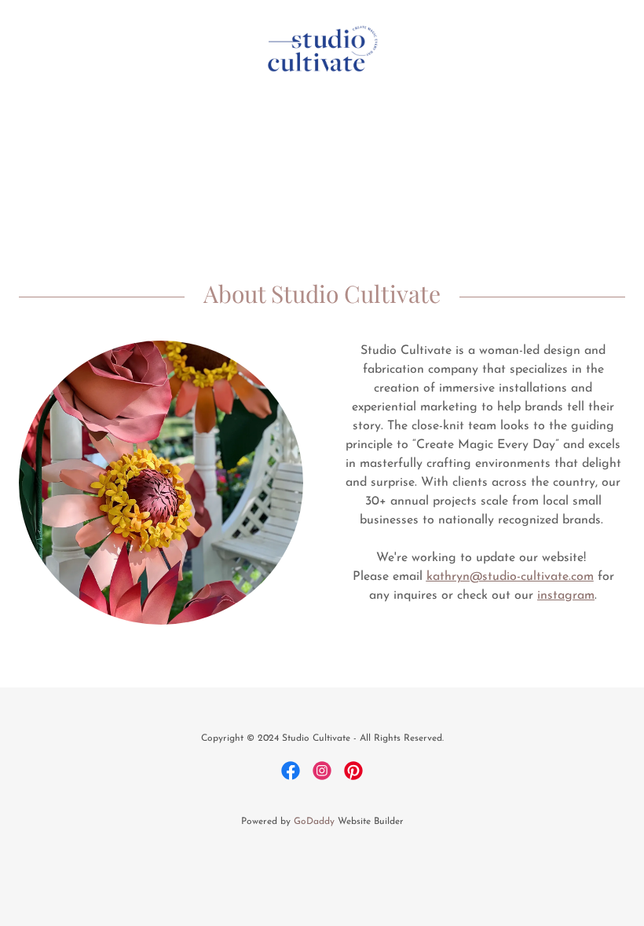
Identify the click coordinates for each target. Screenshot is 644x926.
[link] (322, 15)
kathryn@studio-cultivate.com (510, 577)
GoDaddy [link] (314, 821)
